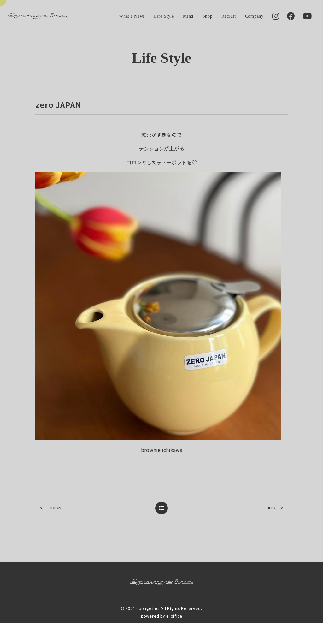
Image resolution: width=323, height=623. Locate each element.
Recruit (228, 16)
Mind (188, 16)
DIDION (54, 508)
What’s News (132, 16)
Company (254, 16)
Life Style (164, 16)
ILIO (271, 508)
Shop (208, 16)
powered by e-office (161, 616)
